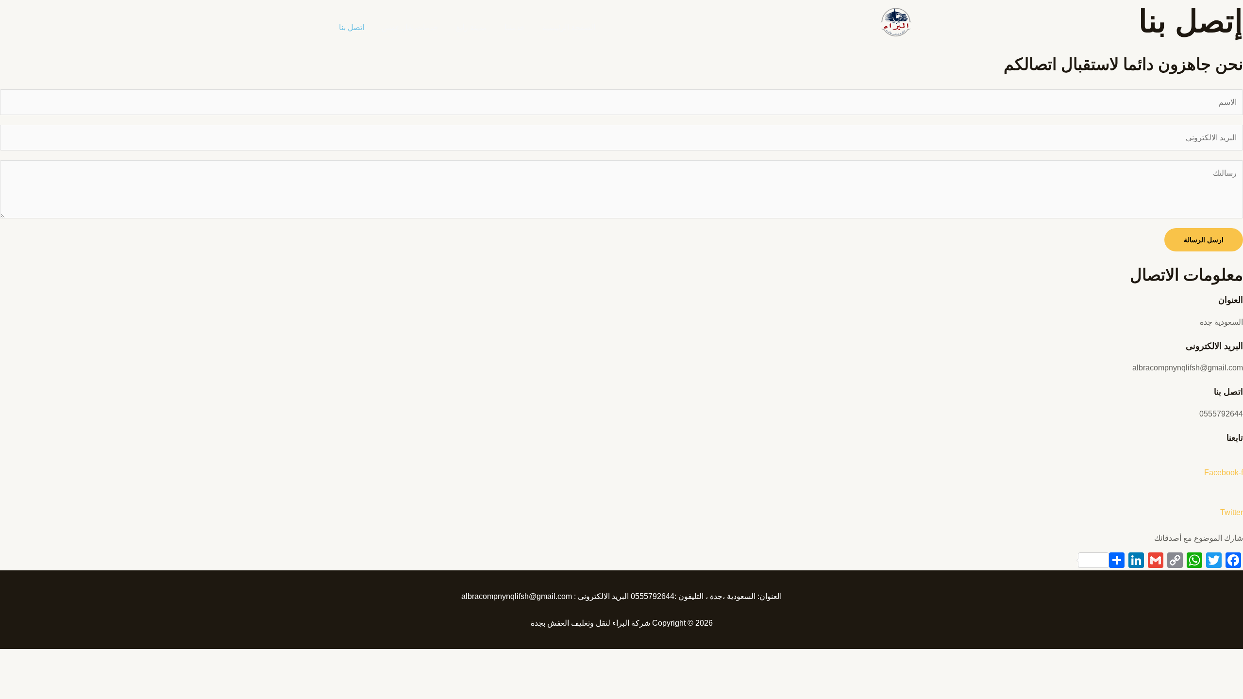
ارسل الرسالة (1204, 240)
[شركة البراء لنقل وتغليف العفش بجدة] (895, 21)
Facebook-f (1223, 472)
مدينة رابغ (471, 27)
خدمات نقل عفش (410, 27)
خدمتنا (514, 27)
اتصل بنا (351, 27)
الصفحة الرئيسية (568, 27)
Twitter (1231, 512)
